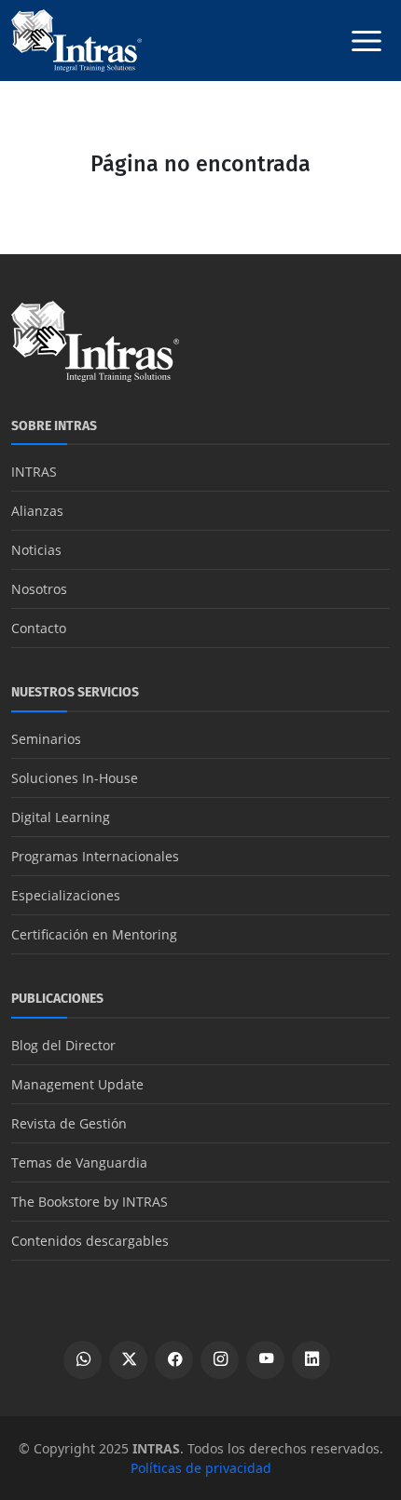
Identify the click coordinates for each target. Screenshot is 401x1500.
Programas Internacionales (95, 856)
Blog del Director (63, 1045)
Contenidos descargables (90, 1241)
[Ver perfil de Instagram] (219, 1360)
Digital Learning (60, 817)
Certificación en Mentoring (94, 934)
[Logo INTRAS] (76, 39)
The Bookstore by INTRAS (89, 1201)
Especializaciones (65, 895)
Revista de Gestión (69, 1123)
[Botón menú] (366, 41)
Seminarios (46, 739)
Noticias (36, 550)
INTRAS (34, 471)
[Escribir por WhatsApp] (82, 1360)
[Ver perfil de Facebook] (174, 1360)
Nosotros (39, 589)
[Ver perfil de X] (128, 1360)
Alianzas (37, 511)
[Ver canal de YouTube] (265, 1360)
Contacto (38, 628)
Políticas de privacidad (201, 1468)
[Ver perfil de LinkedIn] (311, 1360)
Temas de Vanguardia (79, 1162)
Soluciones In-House (74, 778)
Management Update (77, 1084)
